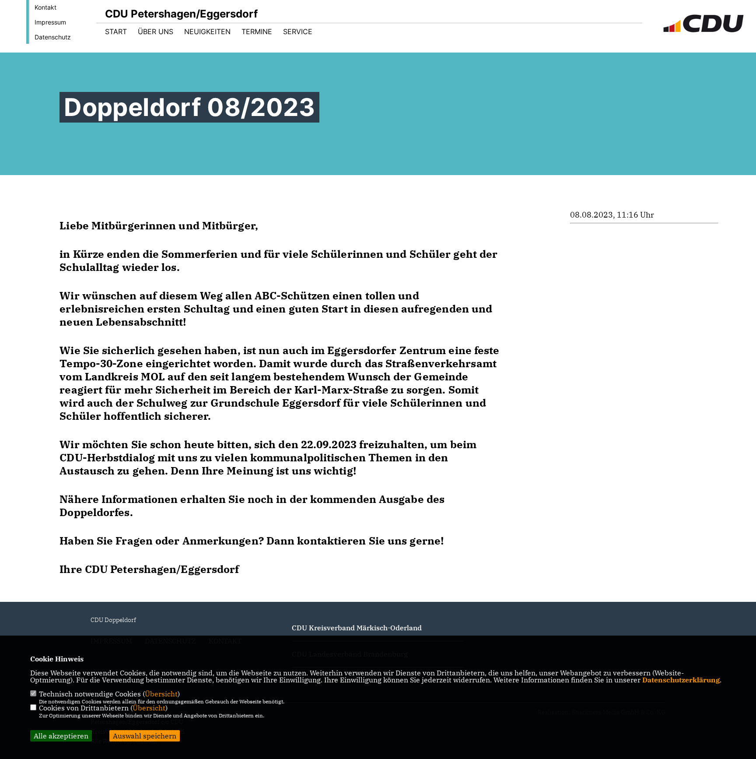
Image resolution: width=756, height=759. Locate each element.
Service (297, 31)
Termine (257, 31)
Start (116, 31)
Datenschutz (53, 37)
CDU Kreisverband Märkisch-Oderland (357, 627)
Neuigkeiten (207, 31)
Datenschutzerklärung (681, 679)
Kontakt (45, 7)
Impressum (50, 22)
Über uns (155, 31)
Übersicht (161, 693)
